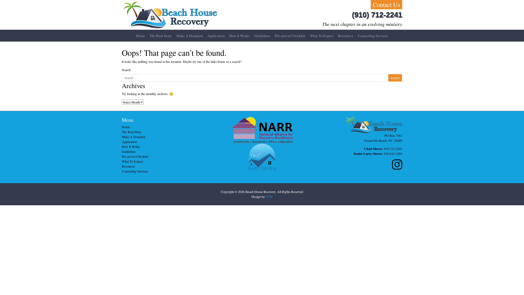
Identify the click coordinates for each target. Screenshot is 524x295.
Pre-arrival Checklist (290, 35)
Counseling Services (373, 35)
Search (126, 70)
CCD (269, 196)
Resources (345, 35)
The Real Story (161, 35)
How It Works (239, 35)
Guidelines (262, 35)
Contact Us (386, 4)
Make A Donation (189, 35)
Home (140, 35)
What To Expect (321, 35)
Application (216, 35)
